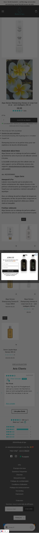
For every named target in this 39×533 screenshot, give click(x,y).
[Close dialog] (36, 254)
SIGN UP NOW (10, 271)
